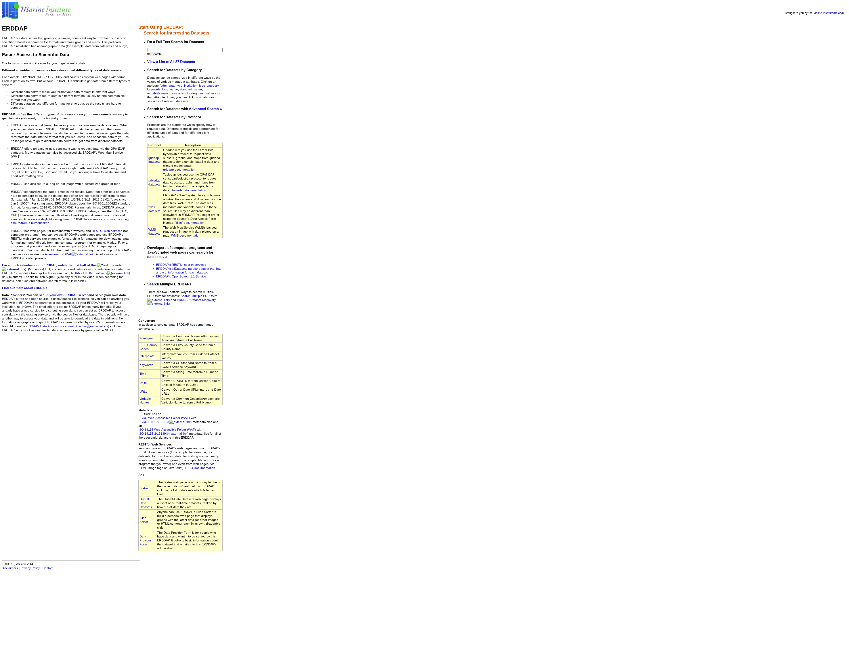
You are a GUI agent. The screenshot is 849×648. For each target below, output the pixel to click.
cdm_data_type (171, 85)
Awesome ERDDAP (58, 254)
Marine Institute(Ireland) (828, 13)
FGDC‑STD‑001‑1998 (153, 422)
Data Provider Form (145, 540)
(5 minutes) (36, 269)
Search (156, 54)
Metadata (145, 410)
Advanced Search (204, 109)
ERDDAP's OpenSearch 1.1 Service (181, 276)
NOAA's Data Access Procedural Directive (58, 326)
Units (143, 382)
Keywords (146, 365)
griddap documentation (179, 169)
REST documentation (200, 468)
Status (144, 488)
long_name (170, 89)
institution (190, 85)
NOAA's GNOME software (89, 273)
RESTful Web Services (155, 444)
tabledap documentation (189, 190)
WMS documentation (185, 235)
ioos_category (209, 85)
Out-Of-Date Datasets (146, 502)
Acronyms (146, 338)
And (141, 474)
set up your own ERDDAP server (63, 295)
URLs (143, 391)
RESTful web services (107, 231)
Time (143, 373)
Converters (146, 320)
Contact (47, 568)
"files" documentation (190, 222)
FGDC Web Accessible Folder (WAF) (164, 418)
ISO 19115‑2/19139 (152, 433)
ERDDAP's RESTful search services (181, 264)
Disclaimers (10, 568)
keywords (154, 89)
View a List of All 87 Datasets (171, 62)
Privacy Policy (30, 568)
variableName (157, 93)
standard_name (191, 89)
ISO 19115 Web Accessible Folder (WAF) (167, 429)
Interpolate (147, 356)
